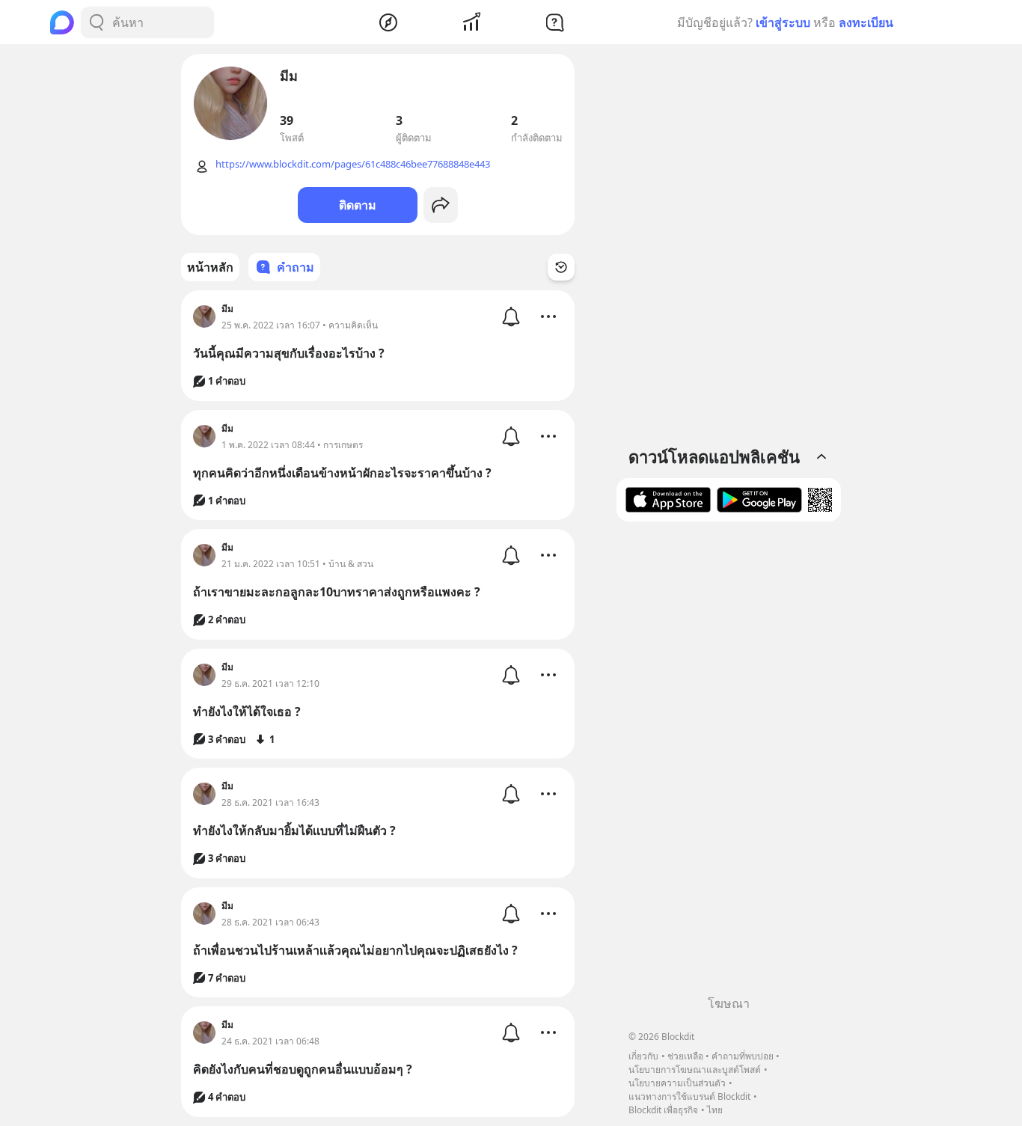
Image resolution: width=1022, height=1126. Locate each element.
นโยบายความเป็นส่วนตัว (677, 1083)
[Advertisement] (728, 763)
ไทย (715, 1110)
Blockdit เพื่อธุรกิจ (663, 1110)
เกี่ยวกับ (643, 1056)
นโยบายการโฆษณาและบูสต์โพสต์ (694, 1069)
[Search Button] (96, 22)
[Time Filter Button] (561, 267)
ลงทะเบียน (866, 22)
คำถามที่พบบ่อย (743, 1056)
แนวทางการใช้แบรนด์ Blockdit (689, 1096)
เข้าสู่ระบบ (783, 22)
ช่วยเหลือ (685, 1056)
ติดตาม (357, 205)
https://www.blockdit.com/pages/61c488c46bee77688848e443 (352, 164)
